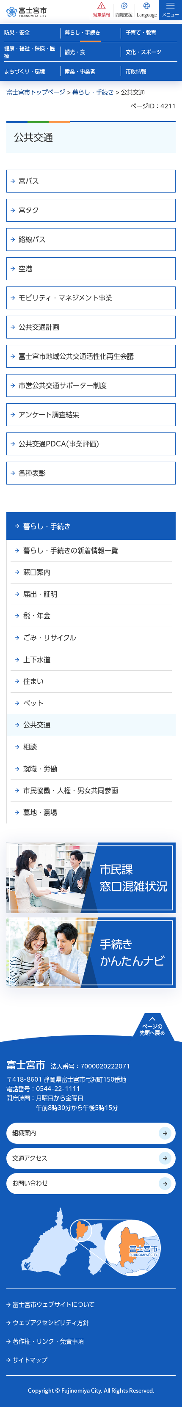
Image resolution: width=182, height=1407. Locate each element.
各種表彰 (32, 473)
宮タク (29, 210)
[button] (101, 10)
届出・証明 (40, 594)
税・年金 (36, 615)
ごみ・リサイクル (49, 637)
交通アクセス (29, 1158)
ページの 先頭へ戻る (152, 1030)
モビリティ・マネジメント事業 (65, 298)
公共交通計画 (39, 327)
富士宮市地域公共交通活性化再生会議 (76, 356)
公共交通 (36, 724)
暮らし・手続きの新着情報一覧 (70, 550)
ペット (33, 703)
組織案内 (24, 1133)
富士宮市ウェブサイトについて (54, 1305)
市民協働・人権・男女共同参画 (70, 790)
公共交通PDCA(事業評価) (59, 444)
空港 (25, 268)
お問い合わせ (30, 1183)
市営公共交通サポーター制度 (63, 385)
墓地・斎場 (40, 812)
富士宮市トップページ (35, 92)
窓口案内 (36, 572)
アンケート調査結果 (49, 414)
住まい (33, 681)
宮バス (29, 181)
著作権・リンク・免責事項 (48, 1341)
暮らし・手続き (93, 92)
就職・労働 (40, 768)
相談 (30, 746)
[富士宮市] (26, 11)
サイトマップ (30, 1360)
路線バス (32, 239)
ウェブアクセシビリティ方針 (51, 1323)
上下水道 (36, 659)
